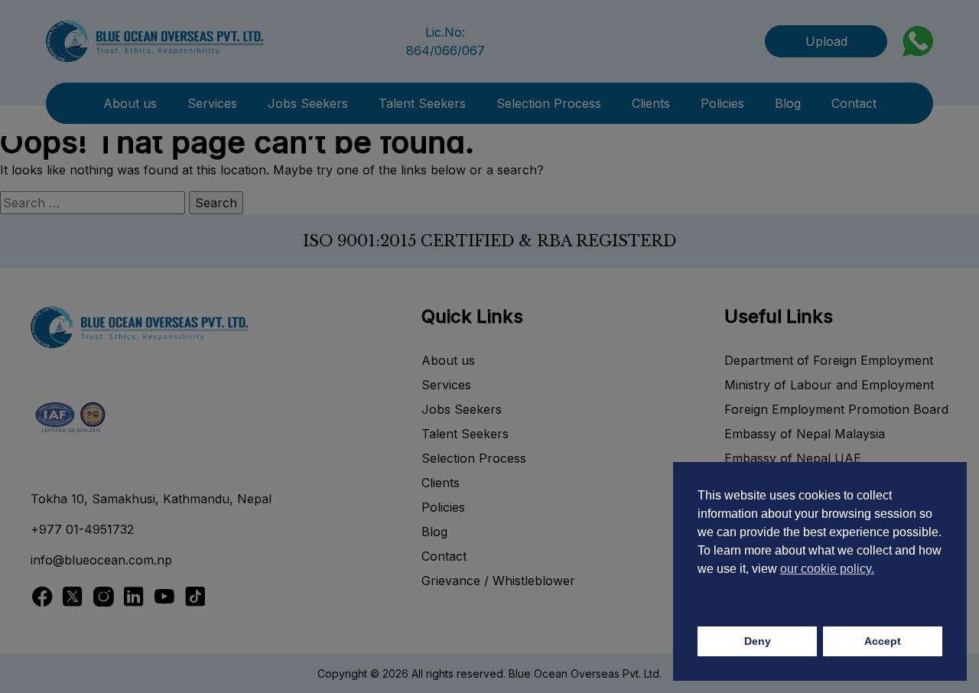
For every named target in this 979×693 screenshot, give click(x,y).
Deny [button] (757, 641)
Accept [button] (882, 641)
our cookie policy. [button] (827, 568)
